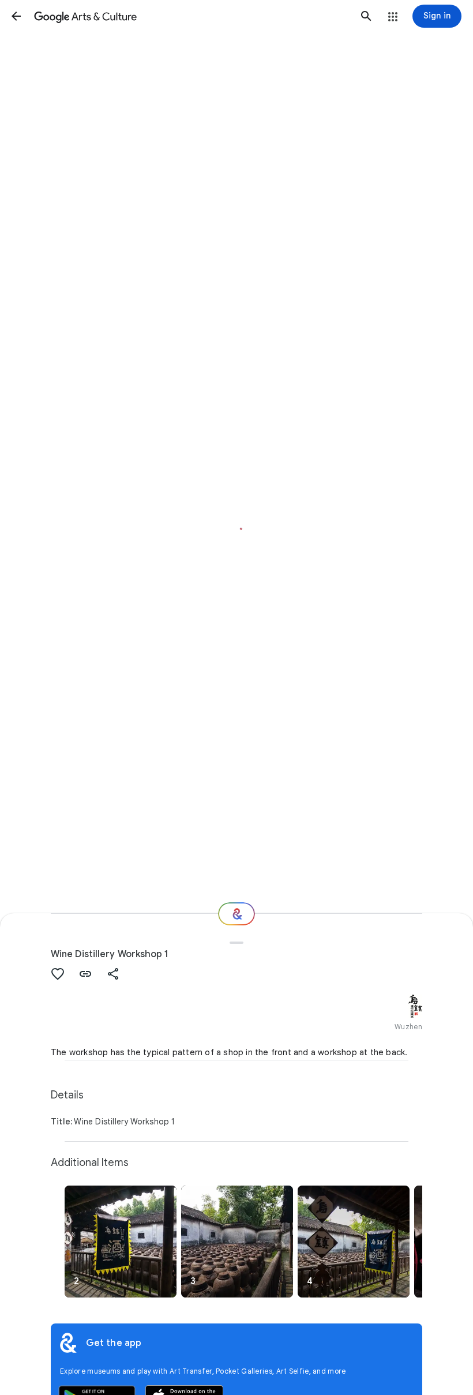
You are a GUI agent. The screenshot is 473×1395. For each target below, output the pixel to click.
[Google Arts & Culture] (191, 16)
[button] (16, 16)
